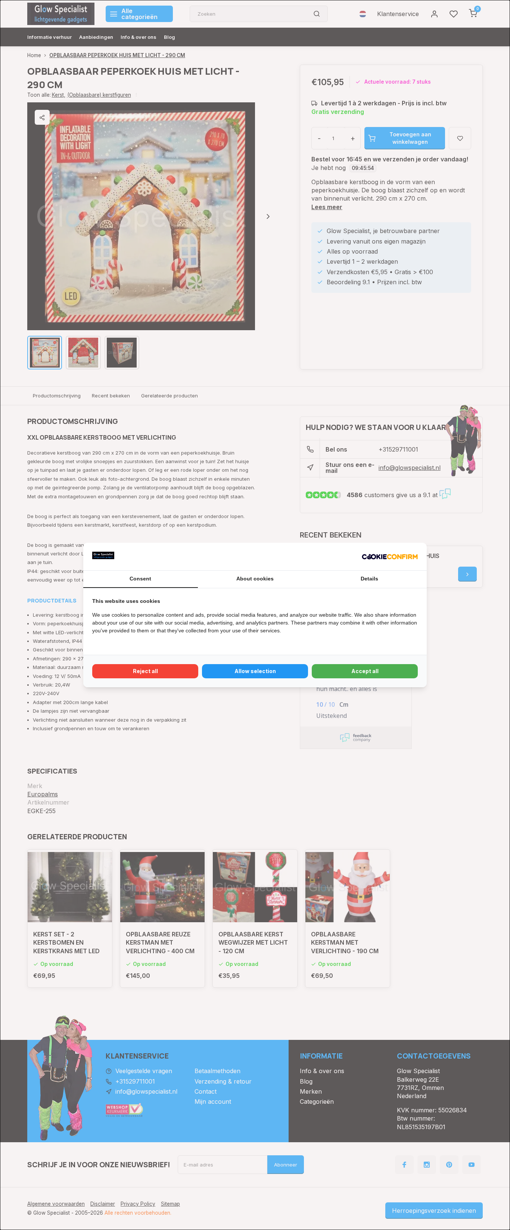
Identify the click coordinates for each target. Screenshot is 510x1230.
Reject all (145, 671)
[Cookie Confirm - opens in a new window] (390, 556)
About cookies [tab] (255, 579)
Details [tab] (369, 579)
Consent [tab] (140, 579)
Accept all (365, 671)
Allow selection (255, 671)
